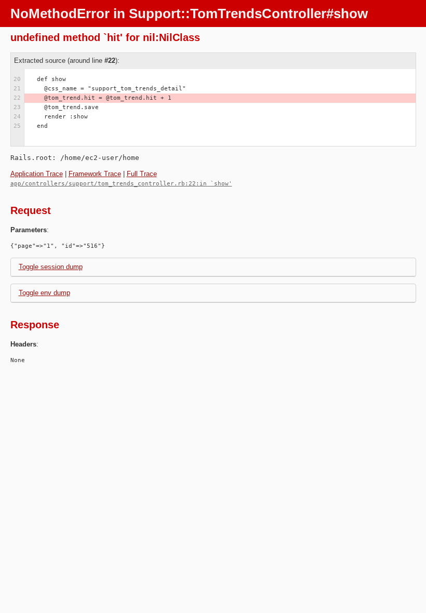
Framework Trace (95, 174)
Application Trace (36, 174)
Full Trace (142, 174)
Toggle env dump (44, 293)
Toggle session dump (51, 267)
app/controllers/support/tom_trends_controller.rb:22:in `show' (121, 183)
